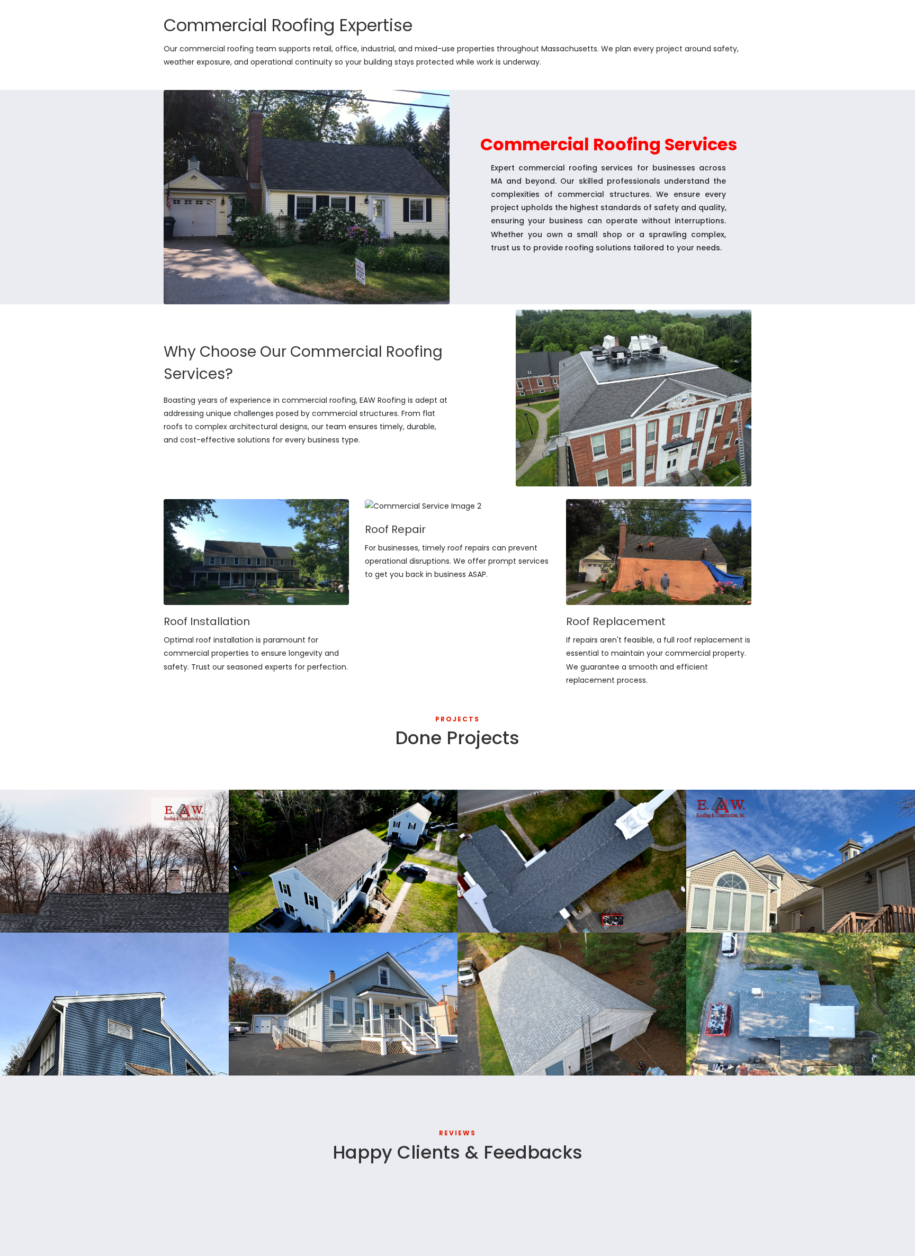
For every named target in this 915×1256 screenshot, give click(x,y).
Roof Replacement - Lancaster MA (551, 1044)
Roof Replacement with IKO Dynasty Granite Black (97, 895)
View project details (49, 917)
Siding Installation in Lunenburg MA (94, 1044)
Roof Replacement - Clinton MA (773, 1044)
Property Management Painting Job (782, 901)
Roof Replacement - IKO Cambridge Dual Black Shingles (338, 895)
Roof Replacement (514, 901)
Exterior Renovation (287, 1044)
